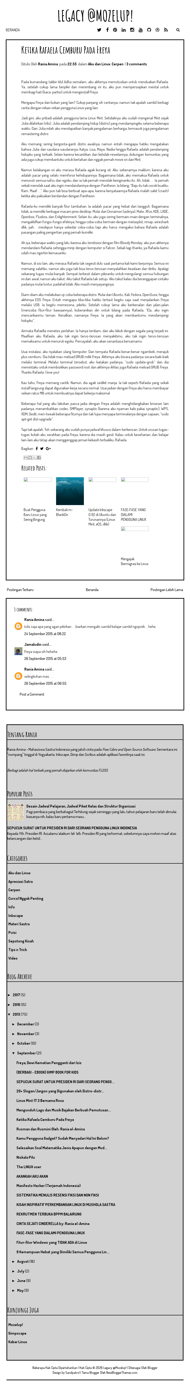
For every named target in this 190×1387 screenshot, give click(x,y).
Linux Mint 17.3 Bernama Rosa (40, 1100)
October (24, 1043)
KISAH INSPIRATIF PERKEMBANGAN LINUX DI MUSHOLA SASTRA (65, 1204)
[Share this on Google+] (48, 448)
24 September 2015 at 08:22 (45, 633)
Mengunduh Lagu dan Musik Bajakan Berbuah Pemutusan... (63, 1110)
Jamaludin (32, 644)
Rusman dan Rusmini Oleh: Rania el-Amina (50, 1129)
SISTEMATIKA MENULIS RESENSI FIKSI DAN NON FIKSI (57, 1195)
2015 (17, 1014)
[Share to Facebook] (39, 457)
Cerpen (118, 64)
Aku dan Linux (99, 64)
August (23, 1261)
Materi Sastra (19, 924)
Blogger (153, 1368)
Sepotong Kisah (21, 941)
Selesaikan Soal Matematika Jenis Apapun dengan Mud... (61, 1147)
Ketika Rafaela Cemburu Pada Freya (65, 50)
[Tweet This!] (42, 448)
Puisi (12, 932)
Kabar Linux (17, 1341)
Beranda (13, 30)
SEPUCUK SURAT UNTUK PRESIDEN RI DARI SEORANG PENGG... (65, 1081)
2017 (17, 995)
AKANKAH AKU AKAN (32, 1176)
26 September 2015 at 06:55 (45, 683)
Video (13, 958)
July (21, 1271)
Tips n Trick (17, 949)
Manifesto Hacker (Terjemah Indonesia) (48, 1185)
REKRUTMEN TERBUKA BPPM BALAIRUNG (49, 1214)
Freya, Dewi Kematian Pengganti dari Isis (49, 1062)
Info (11, 907)
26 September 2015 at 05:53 (45, 658)
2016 (17, 1004)
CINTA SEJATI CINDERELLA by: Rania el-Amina (52, 1223)
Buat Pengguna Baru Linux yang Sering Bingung (35, 514)
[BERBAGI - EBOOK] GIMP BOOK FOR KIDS (47, 1072)
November (26, 1033)
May (20, 1290)
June (21, 1280)
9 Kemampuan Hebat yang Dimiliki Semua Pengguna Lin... (62, 1252)
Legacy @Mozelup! (95, 15)
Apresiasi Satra (20, 881)
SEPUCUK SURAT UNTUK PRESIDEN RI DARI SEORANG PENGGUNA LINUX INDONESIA (72, 828)
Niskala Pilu (25, 1157)
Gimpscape (17, 1333)
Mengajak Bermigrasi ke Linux (135, 561)
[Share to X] (34, 457)
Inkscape (15, 915)
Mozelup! (15, 1324)
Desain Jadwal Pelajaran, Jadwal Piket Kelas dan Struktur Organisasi (81, 806)
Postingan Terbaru (20, 589)
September (26, 1053)
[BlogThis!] (30, 457)
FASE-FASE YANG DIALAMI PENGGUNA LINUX (50, 1233)
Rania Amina (34, 619)
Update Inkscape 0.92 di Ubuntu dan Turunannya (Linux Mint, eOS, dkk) (102, 516)
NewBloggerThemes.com (121, 1372)
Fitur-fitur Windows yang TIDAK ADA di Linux (51, 1242)
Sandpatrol (72, 1372)
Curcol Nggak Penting (25, 898)
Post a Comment (32, 694)
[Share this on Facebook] (37, 448)
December (26, 1024)
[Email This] (25, 457)
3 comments (136, 64)
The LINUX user (28, 1166)
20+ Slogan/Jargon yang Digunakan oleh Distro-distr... (60, 1091)
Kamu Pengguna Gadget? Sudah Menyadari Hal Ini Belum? (62, 1138)
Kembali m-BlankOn (64, 512)
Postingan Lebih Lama (167, 589)
